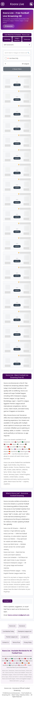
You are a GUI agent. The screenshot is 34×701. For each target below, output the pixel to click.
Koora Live (12, 626)
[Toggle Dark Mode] (31, 4)
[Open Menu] (3, 4)
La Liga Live (24, 637)
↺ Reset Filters (17, 69)
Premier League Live (11, 637)
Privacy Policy (28, 642)
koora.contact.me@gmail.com (18, 615)
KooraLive (22, 626)
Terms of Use (16, 642)
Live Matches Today (8, 631)
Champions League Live (24, 631)
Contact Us (5, 642)
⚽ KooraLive (9, 26)
